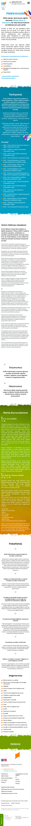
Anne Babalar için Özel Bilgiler (22, 774)
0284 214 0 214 (17, 2)
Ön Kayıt (18, 781)
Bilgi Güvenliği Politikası (7, 787)
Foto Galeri (4, 780)
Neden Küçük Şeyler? (7, 778)
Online (17, 779)
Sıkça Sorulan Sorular (6, 805)
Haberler (3, 782)
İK (16, 777)
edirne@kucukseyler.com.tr (18, 3)
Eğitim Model (4, 776)
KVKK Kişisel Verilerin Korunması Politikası (12, 789)
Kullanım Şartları (5, 803)
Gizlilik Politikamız (15, 803)
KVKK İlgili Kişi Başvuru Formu (9, 793)
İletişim (18, 783)
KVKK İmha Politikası (6, 791)
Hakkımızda (4, 774)
